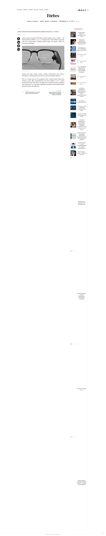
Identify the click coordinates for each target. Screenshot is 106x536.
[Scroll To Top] (103, 533)
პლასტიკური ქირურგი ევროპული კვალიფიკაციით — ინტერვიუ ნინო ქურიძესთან (81, 296)
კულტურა (47, 21)
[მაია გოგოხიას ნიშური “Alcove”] (73, 389)
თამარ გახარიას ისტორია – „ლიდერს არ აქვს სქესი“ (81, 153)
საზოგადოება (53, 21)
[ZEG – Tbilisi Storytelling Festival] (73, 55)
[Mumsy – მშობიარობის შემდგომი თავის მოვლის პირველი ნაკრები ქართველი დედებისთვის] (73, 69)
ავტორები (36, 9)
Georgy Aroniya (22, 34)
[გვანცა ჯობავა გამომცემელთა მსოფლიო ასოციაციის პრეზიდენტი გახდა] (73, 42)
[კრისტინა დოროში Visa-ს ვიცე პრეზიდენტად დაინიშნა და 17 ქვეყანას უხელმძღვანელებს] (73, 145)
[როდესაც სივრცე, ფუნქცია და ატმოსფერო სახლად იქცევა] (73, 34)
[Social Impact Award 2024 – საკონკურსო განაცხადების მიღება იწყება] (73, 108)
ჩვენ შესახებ (19, 9)
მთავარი (29, 21)
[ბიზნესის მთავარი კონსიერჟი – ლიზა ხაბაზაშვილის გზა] (73, 203)
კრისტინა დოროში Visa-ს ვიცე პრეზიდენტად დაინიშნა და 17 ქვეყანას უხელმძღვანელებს (81, 145)
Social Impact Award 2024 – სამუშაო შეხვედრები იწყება (81, 115)
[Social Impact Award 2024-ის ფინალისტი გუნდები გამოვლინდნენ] (73, 49)
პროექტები (31, 9)
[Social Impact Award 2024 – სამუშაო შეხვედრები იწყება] (73, 115)
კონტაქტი (46, 9)
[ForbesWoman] (53, 15)
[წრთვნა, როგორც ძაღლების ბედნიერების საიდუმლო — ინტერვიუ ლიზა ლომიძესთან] (73, 482)
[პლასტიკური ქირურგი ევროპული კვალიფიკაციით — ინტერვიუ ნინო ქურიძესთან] (73, 296)
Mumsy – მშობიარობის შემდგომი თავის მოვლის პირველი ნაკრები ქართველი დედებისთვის (81, 69)
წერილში (57, 80)
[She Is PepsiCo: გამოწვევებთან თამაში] (73, 101)
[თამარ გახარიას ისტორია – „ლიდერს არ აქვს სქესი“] (73, 153)
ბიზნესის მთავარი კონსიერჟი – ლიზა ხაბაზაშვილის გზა (81, 203)
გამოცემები (25, 9)
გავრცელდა (38, 39)
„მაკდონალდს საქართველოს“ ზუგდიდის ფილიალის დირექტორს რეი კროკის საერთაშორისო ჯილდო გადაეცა (81, 92)
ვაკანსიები (41, 9)
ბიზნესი (42, 21)
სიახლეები (35, 21)
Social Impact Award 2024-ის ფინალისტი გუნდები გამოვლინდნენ (81, 49)
